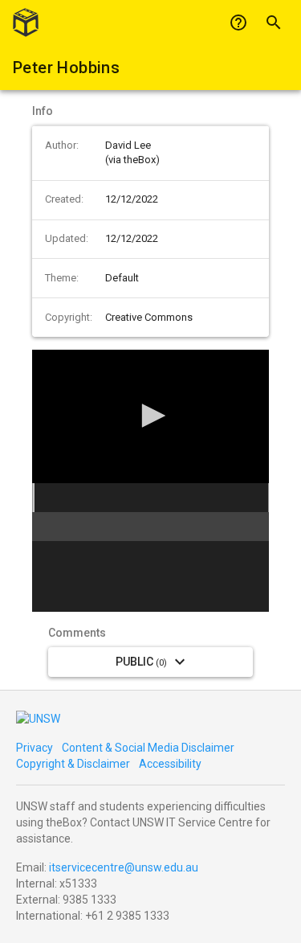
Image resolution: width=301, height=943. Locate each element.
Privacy (34, 747)
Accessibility (170, 763)
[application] (150, 416)
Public (141, 661)
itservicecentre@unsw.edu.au (123, 867)
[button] (151, 415)
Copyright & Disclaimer (73, 763)
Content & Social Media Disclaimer (148, 747)
